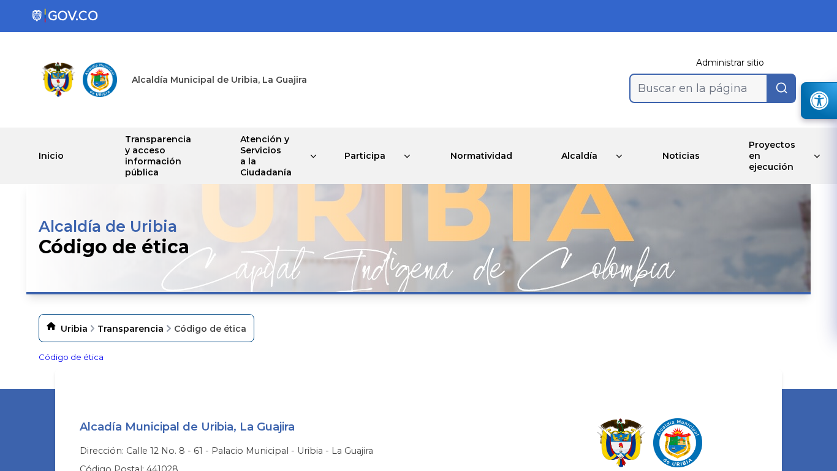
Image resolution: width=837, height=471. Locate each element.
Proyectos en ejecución (772, 155)
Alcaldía (579, 155)
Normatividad (481, 155)
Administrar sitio (730, 62)
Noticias (681, 155)
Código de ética (71, 357)
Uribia (74, 328)
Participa (364, 155)
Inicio (51, 155)
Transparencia (130, 328)
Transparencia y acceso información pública (158, 156)
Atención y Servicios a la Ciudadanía (266, 156)
